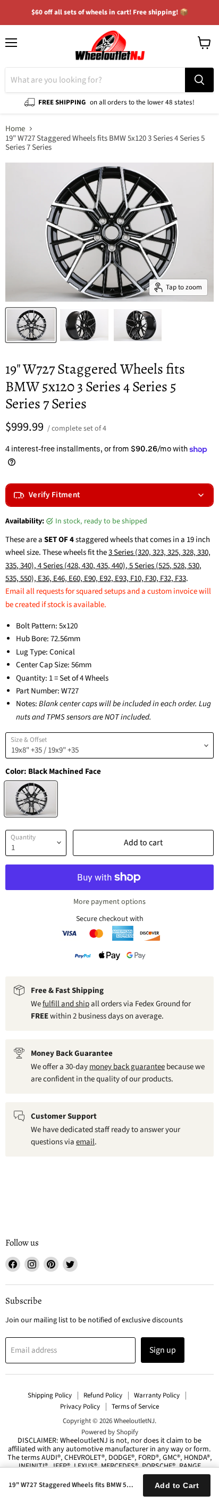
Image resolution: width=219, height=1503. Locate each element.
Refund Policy (102, 1395)
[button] (109, 495)
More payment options (109, 902)
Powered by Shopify (109, 1432)
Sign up (162, 1350)
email (85, 1142)
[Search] (199, 80)
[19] (31, 325)
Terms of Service (135, 1406)
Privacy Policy (80, 1406)
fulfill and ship (66, 1003)
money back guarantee (127, 1066)
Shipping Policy (50, 1395)
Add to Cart (177, 1485)
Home (15, 128)
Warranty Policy (157, 1395)
